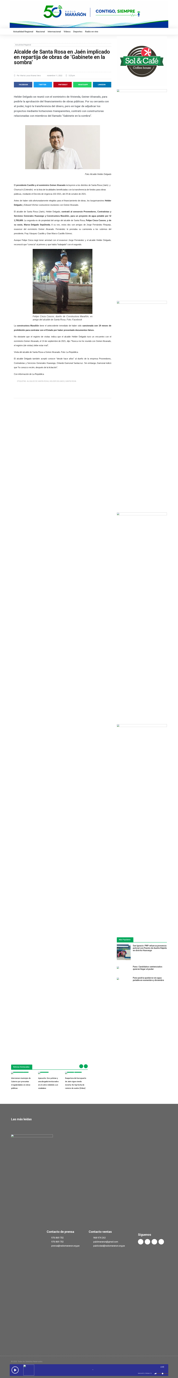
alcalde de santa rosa (38, 381)
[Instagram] (161, 1241)
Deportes (77, 31)
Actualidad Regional (23, 31)
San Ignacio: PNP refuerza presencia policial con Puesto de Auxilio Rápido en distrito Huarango (150, 948)
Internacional (54, 31)
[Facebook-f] (140, 1241)
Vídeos (67, 31)
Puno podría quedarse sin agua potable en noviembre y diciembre (148, 979)
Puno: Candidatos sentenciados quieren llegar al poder (147, 968)
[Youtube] (154, 1241)
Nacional (40, 31)
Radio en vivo (91, 31)
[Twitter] (147, 1241)
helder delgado (57, 381)
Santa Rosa (70, 381)
